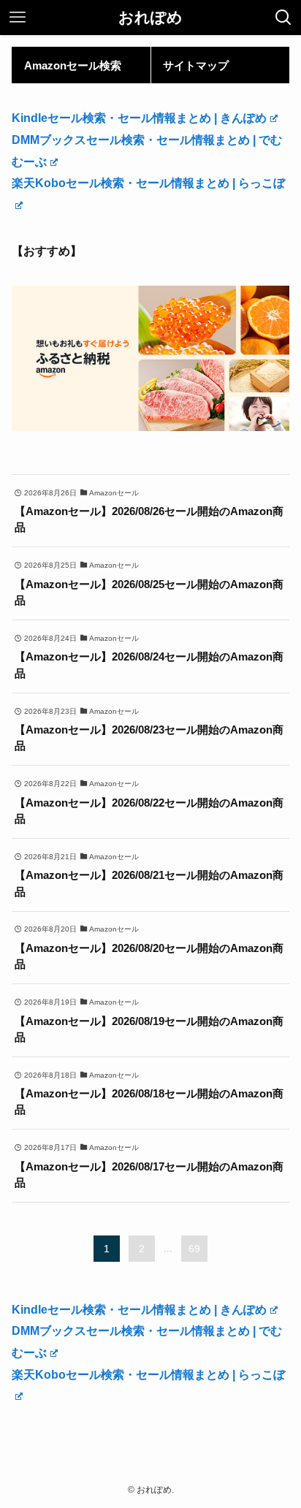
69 (194, 1248)
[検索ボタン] (283, 17)
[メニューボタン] (17, 17)
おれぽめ (150, 18)
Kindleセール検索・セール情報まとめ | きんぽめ (139, 117)
